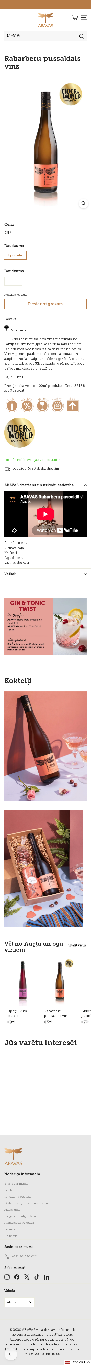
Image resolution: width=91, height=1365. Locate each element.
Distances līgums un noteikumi (26, 1203)
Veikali (10, 574)
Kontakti (10, 1190)
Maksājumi (12, 1209)
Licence (9, 1229)
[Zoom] (83, 203)
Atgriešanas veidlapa (19, 1222)
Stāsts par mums (16, 1183)
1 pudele (15, 255)
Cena (9, 225)
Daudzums (14, 246)
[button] (77, 1362)
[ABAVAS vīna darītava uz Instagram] (7, 1277)
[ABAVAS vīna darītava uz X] (27, 1277)
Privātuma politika (17, 1196)
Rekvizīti (10, 1236)
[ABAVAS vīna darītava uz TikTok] (36, 1277)
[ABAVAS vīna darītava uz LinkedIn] (46, 1277)
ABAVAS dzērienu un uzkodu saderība (39, 485)
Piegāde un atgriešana (20, 1216)
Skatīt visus (77, 945)
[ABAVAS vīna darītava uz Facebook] (16, 1277)
